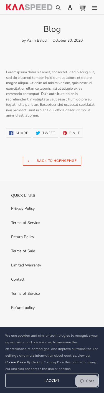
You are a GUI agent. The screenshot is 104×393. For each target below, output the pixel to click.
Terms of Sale (23, 251)
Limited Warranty (26, 265)
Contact (17, 279)
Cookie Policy (15, 362)
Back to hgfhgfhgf (56, 160)
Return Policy (22, 237)
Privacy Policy (23, 208)
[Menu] (94, 7)
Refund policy (23, 307)
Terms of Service (25, 222)
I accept (52, 380)
